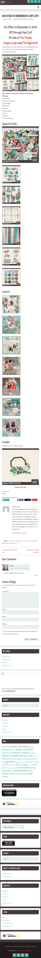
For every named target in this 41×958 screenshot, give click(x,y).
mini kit (28, 761)
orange (23, 764)
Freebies (24, 19)
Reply (36, 575)
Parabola (20, 951)
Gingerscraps (10, 43)
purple (16, 768)
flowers (35, 756)
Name (4, 609)
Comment (5, 591)
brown (5, 752)
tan (25, 541)
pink (14, 541)
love (23, 762)
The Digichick (30, 43)
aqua (10, 541)
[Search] (37, 706)
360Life (5, 746)
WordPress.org (6, 926)
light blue (18, 762)
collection (25, 752)
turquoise (29, 541)
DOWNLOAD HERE (20, 487)
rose (22, 541)
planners (11, 768)
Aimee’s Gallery (7, 876)
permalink (14, 543)
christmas (14, 752)
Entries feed (6, 920)
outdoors (29, 765)
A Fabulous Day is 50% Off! (9, 551)
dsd (28, 756)
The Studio (26, 38)
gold (29, 759)
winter (29, 773)
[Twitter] (32, 1)
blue (30, 749)
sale (25, 767)
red (21, 767)
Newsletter (5, 720)
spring (32, 767)
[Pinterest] (39, 1)
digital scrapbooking (14, 755)
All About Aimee (7, 873)
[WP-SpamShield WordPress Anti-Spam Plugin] (9, 792)
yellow (5, 776)
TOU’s (4, 729)
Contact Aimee (6, 732)
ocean (10, 765)
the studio (14, 773)
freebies (12, 759)
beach (13, 750)
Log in (4, 917)
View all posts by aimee (20, 533)
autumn (6, 749)
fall (30, 755)
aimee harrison (19, 746)
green (11, 761)
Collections (16, 19)
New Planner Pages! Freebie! (33, 551)
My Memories (6, 665)
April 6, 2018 (7, 19)
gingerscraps (22, 759)
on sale (15, 764)
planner (5, 768)
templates (21, 770)
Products (30, 19)
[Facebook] (28, 1)
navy (33, 762)
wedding (34, 541)
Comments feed (7, 923)
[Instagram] (35, 1)
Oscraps (4, 662)
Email (4, 617)
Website (4, 624)
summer (6, 770)
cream (32, 753)
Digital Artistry (6, 656)
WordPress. (28, 951)
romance (18, 541)
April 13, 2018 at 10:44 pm (19, 568)
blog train (22, 749)
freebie (5, 758)
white (22, 773)
